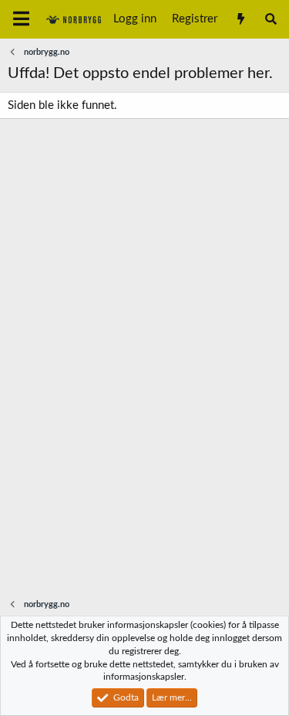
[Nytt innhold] (240, 19)
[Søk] (271, 19)
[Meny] (21, 19)
